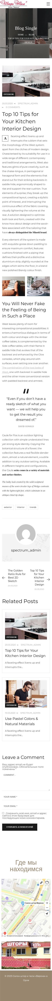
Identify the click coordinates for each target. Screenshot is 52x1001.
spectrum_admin (28, 103)
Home (21, 35)
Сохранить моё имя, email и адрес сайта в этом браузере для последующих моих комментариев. (24, 815)
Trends (33, 507)
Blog (31, 35)
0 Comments (13, 107)
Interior (9, 94)
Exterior (8, 507)
